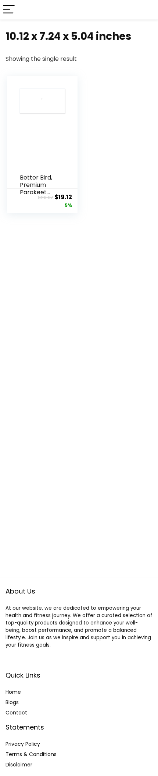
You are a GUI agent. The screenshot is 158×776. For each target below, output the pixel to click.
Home (13, 692)
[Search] (146, 10)
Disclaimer (19, 764)
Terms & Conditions (31, 754)
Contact (16, 712)
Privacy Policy (23, 744)
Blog (11, 702)
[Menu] (9, 10)
